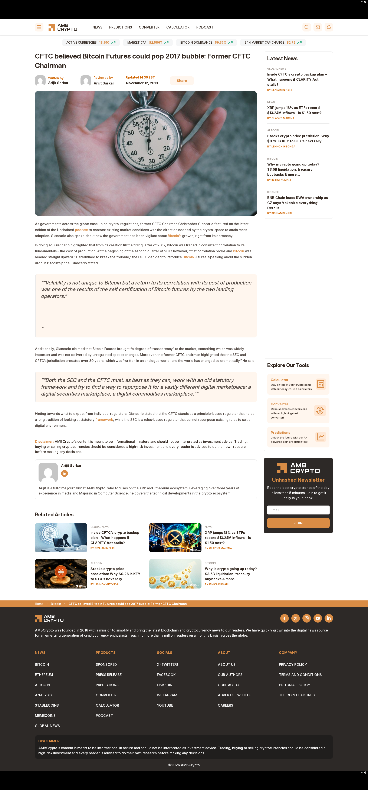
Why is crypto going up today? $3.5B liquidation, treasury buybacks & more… (231, 574)
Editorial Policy (294, 685)
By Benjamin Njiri (103, 548)
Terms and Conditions (300, 675)
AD (362, 2)
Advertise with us (235, 695)
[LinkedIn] (64, 473)
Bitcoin (238, 251)
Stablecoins (47, 705)
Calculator (178, 27)
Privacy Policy (293, 664)
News (97, 27)
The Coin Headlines (297, 695)
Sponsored (106, 664)
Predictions (120, 27)
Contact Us (229, 685)
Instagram (167, 695)
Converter (149, 27)
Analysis (43, 695)
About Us (227, 664)
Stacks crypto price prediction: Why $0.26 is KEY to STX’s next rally (115, 574)
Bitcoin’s (174, 236)
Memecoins (45, 715)
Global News (100, 527)
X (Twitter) (167, 664)
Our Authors (230, 675)
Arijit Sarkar (58, 83)
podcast (81, 230)
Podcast (204, 27)
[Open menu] (39, 27)
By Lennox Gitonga (105, 584)
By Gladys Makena (218, 548)
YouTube (165, 705)
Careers (225, 705)
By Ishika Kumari (217, 584)
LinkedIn (164, 685)
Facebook (166, 675)
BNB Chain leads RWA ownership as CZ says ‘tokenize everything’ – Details (297, 203)
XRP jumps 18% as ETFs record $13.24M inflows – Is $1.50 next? (228, 537)
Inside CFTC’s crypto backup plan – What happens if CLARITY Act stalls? (115, 537)
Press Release (109, 675)
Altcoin (96, 563)
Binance (273, 192)
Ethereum (44, 675)
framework (104, 419)
